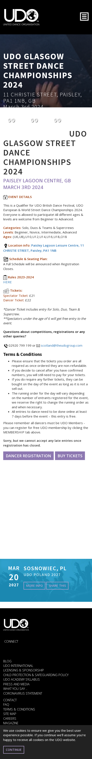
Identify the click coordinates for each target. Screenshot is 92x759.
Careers (9, 718)
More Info (34, 586)
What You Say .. (15, 688)
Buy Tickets (70, 455)
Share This (57, 586)
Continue (14, 750)
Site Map (9, 714)
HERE (7, 282)
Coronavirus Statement (22, 693)
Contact (10, 700)
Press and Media (16, 684)
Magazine (10, 723)
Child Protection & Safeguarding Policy (35, 675)
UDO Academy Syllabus (21, 679)
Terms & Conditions (19, 709)
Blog (7, 661)
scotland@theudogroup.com (61, 345)
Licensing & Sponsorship (23, 670)
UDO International (18, 665)
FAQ (6, 704)
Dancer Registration (28, 455)
